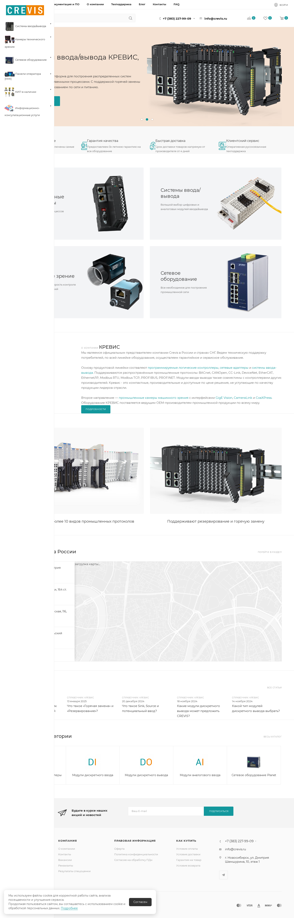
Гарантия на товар (188, 859)
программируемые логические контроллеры (183, 368)
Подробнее (69, 908)
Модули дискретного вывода (146, 775)
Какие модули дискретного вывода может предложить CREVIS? (198, 711)
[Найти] (130, 18)
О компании (66, 848)
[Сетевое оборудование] (248, 282)
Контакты (64, 854)
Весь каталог (273, 736)
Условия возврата (188, 865)
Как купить (186, 840)
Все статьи (274, 687)
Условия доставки (188, 854)
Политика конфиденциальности (136, 854)
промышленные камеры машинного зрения (153, 398)
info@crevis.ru (215, 18)
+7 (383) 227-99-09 (177, 18)
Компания (67, 840)
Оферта (119, 848)
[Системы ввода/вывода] (248, 204)
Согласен (140, 902)
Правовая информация (135, 840)
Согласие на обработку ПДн (133, 859)
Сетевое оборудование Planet (254, 775)
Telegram (223, 875)
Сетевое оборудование (179, 276)
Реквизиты (65, 865)
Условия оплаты (187, 848)
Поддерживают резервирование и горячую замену (215, 521)
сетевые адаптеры (234, 368)
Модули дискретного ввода (92, 775)
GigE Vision (224, 398)
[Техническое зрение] (111, 282)
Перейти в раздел (270, 552)
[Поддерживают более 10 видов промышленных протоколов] (78, 471)
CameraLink (243, 398)
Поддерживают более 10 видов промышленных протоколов (78, 521)
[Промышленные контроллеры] (111, 204)
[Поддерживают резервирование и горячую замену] (216, 471)
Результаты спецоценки (74, 871)
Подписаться (219, 811)
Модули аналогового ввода (200, 775)
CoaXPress (264, 398)
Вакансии (65, 859)
